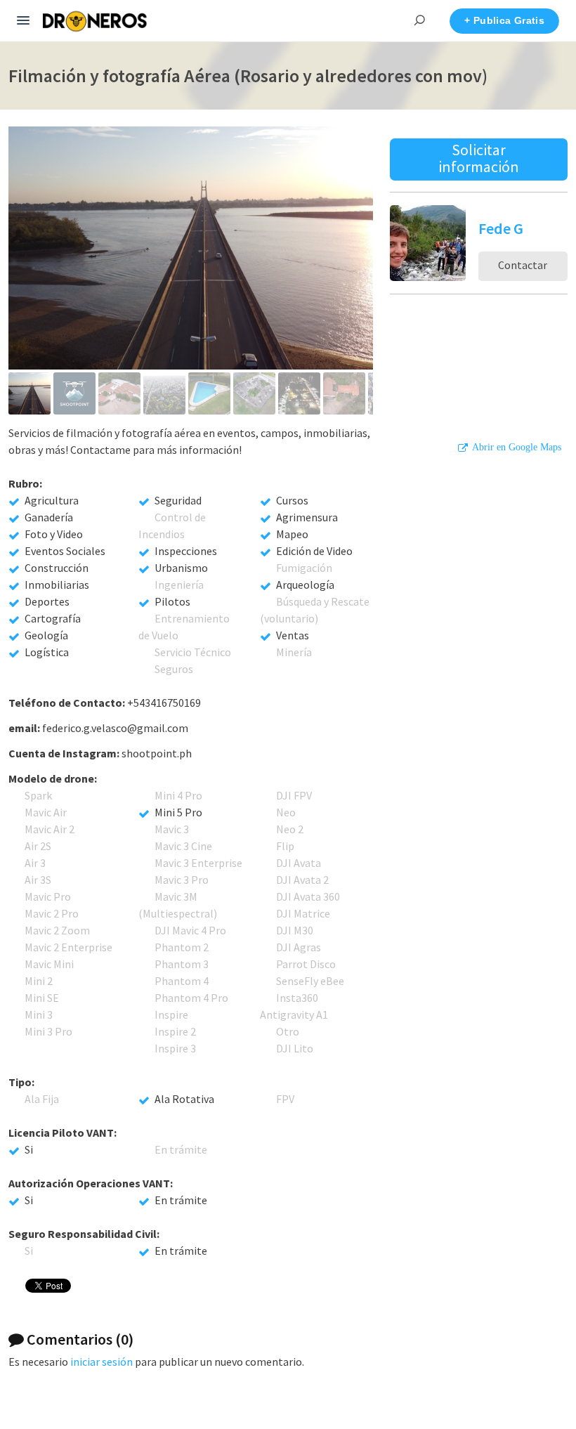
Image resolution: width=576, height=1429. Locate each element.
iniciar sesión (101, 1362)
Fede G (500, 228)
